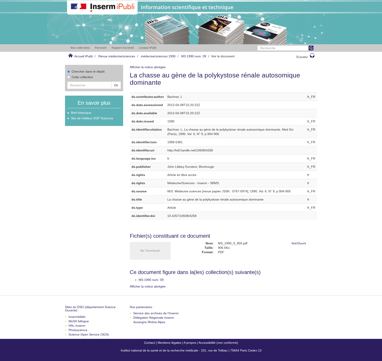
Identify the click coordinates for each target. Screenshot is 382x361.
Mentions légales (169, 342)
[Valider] (311, 48)
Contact (149, 342)
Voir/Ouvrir (298, 243)
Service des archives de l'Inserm (156, 313)
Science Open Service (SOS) (89, 334)
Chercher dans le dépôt (88, 71)
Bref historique (81, 112)
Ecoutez (302, 57)
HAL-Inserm (77, 325)
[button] (80, 48)
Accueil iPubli (83, 56)
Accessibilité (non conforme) (218, 342)
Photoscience (78, 330)
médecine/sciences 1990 (158, 56)
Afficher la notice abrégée (148, 67)
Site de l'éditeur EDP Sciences (92, 118)
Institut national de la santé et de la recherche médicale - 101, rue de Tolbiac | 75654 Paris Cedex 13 (191, 350)
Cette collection (82, 77)
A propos (190, 342)
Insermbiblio (77, 317)
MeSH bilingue (79, 321)
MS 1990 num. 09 (193, 56)
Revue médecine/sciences (116, 56)
